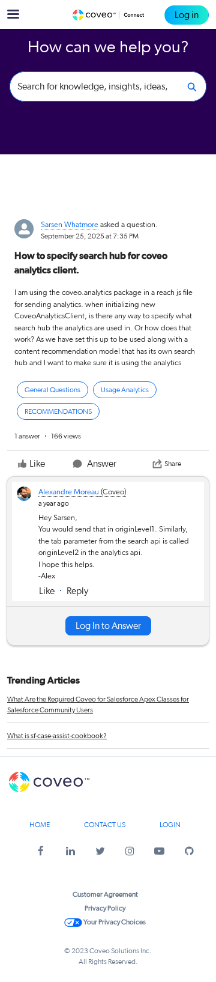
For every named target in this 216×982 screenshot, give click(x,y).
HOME (39, 824)
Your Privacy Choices (114, 922)
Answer (101, 463)
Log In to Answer (108, 626)
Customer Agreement (105, 894)
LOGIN (170, 824)
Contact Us (104, 824)
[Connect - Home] (108, 15)
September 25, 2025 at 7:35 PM (90, 236)
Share (172, 463)
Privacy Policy (105, 908)
